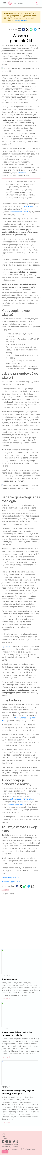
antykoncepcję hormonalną (21, 799)
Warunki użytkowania (10, 1147)
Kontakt (4, 1139)
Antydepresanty (9, 979)
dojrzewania (23, 173)
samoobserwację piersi (19, 212)
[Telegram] (35, 29)
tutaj (17, 718)
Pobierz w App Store (10, 877)
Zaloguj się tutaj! (20, 21)
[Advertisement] (21, 920)
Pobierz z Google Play (11, 882)
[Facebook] (23, 29)
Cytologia (6, 646)
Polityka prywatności (10, 1144)
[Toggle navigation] (4, 3)
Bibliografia (5, 890)
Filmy (4, 1136)
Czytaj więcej (6, 998)
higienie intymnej (30, 206)
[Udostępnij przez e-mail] (19, 29)
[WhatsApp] (31, 29)
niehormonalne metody (16, 804)
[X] (27, 29)
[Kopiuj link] (39, 29)
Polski (4, 1152)
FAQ (3, 1134)
